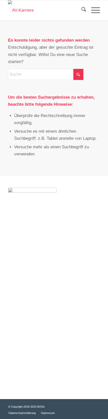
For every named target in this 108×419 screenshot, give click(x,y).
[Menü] (93, 10)
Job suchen (18, 320)
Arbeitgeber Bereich (26, 375)
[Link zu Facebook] (73, 405)
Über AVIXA (18, 328)
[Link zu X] (66, 405)
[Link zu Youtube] (81, 405)
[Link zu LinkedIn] (88, 405)
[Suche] (81, 10)
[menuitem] (81, 10)
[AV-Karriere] (44, 10)
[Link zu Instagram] (96, 405)
